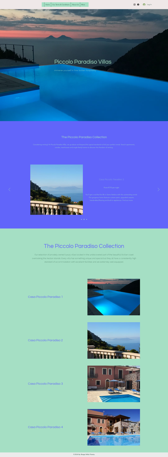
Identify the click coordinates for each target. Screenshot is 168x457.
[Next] (158, 189)
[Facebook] (138, 4)
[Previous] (9, 189)
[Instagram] (134, 4)
